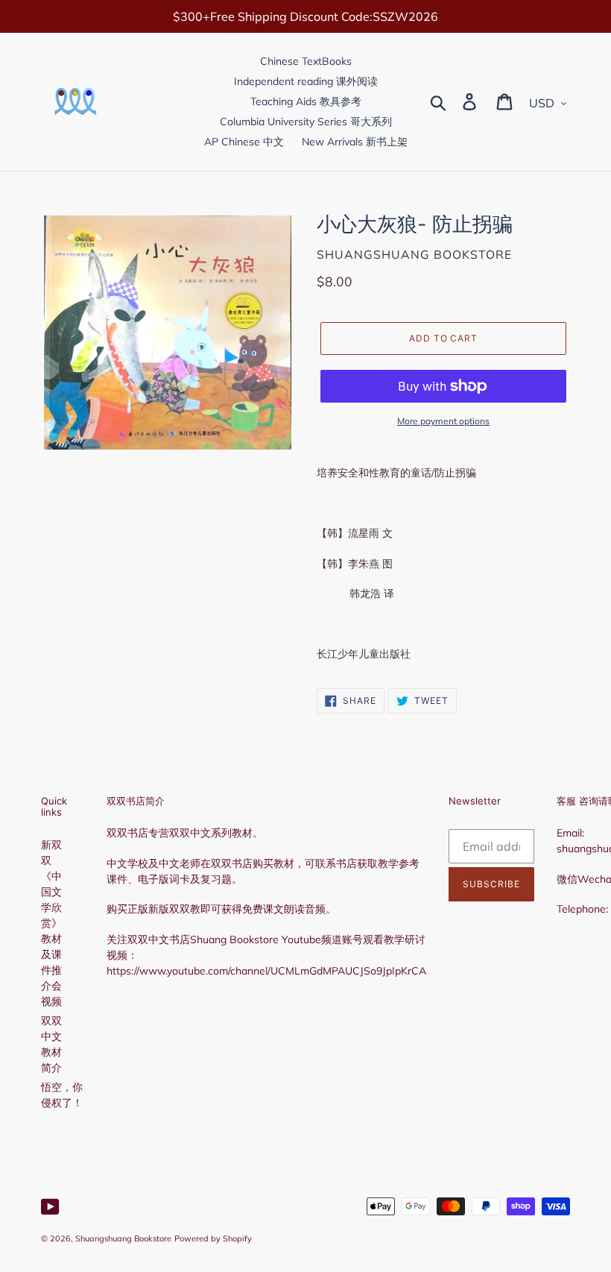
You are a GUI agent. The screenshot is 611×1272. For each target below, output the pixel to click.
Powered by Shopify (213, 1238)
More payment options (443, 420)
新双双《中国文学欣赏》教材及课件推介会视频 (51, 923)
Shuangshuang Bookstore (123, 1238)
